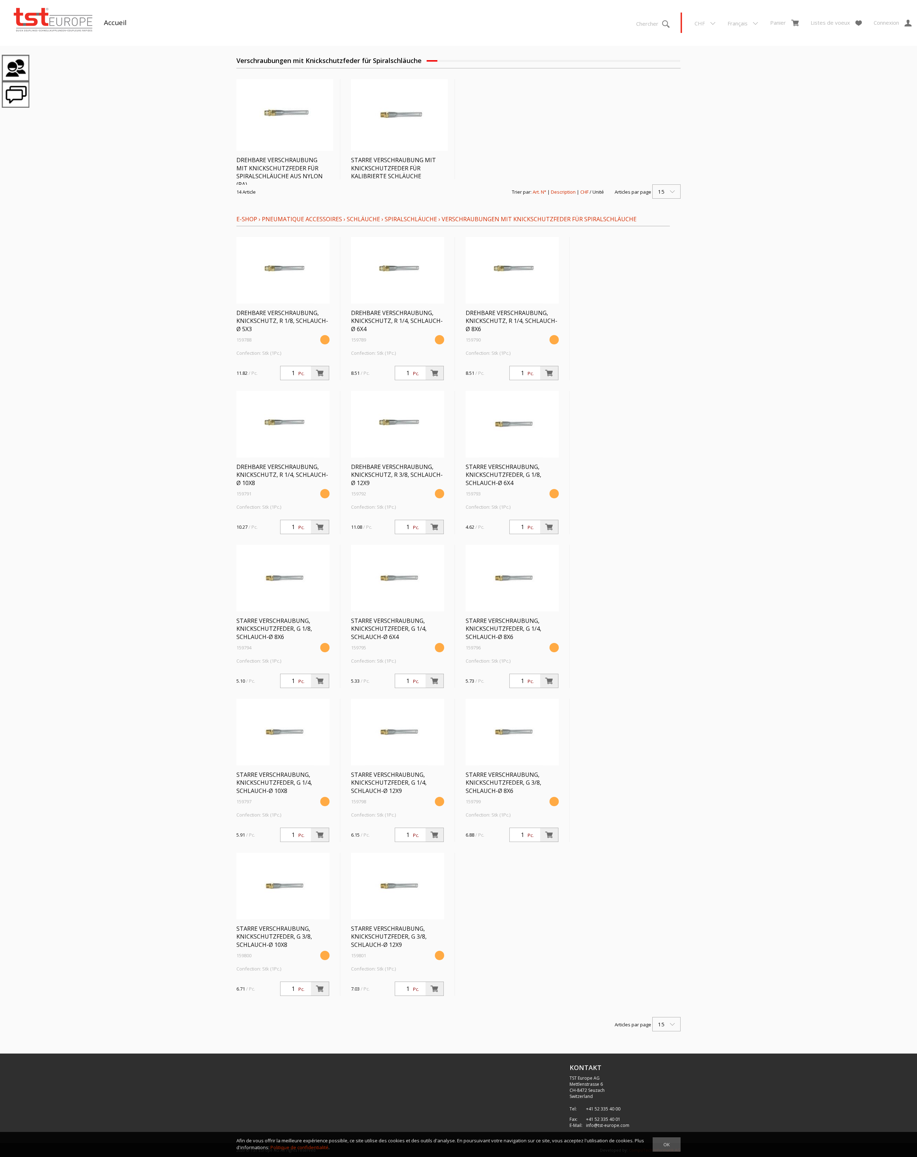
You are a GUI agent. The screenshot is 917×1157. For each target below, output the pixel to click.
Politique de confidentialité (299, 1147)
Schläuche (363, 219)
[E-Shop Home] (53, 20)
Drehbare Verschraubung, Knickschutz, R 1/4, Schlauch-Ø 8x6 (511, 321)
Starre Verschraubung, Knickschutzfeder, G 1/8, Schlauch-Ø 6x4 (503, 475)
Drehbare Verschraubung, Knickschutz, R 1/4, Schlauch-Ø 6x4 (397, 321)
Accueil (115, 22)
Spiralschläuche (411, 219)
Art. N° (539, 192)
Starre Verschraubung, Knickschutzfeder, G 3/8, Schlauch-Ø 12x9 (389, 937)
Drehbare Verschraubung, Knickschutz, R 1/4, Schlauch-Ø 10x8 (282, 475)
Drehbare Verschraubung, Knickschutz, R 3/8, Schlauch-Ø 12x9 (397, 475)
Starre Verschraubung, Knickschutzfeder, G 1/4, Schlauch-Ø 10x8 (274, 783)
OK (666, 1144)
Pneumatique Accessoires (302, 219)
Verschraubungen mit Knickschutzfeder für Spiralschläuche (539, 219)
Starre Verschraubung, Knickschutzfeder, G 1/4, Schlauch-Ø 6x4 (389, 629)
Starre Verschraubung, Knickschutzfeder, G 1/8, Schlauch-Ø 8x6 (274, 629)
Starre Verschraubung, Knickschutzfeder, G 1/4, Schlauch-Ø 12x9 (389, 783)
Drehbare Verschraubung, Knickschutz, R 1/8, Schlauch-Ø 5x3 (282, 321)
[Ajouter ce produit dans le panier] (320, 373)
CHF (584, 192)
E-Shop (246, 219)
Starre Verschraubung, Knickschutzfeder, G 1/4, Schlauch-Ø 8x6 (503, 629)
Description (563, 192)
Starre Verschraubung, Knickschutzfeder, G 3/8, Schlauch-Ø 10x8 (274, 937)
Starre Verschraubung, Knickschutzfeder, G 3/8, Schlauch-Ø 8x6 (503, 783)
